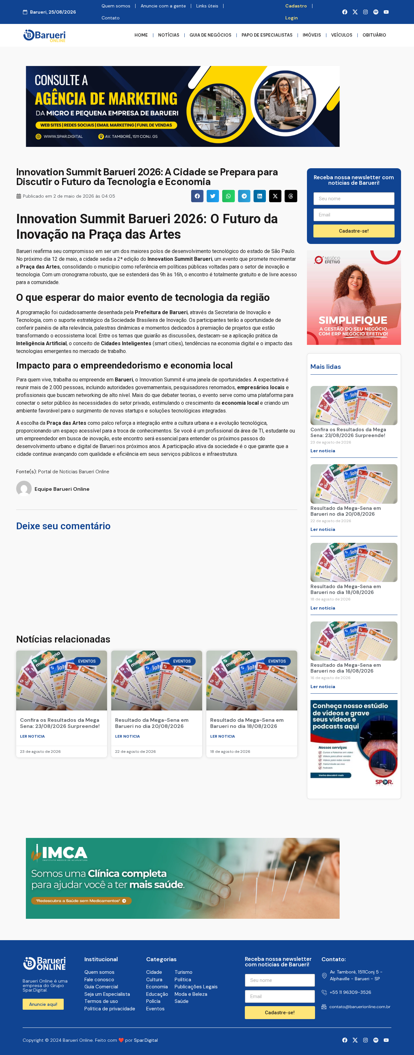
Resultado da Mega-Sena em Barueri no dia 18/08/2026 (247, 723)
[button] (197, 196)
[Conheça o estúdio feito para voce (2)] (183, 145)
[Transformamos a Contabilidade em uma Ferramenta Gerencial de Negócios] (354, 785)
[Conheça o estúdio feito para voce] (183, 917)
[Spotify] (376, 12)
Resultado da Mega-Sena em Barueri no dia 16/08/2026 (345, 668)
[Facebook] (345, 12)
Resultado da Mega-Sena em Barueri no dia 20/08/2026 (152, 723)
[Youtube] (386, 12)
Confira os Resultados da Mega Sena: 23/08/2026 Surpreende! (60, 723)
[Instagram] (365, 12)
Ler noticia (32, 736)
